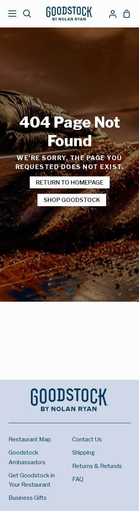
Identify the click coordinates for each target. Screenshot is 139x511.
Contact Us (87, 439)
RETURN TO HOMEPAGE (69, 182)
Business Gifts (27, 497)
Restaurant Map (29, 439)
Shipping (83, 452)
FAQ (77, 479)
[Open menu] (8, 13)
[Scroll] (69, 290)
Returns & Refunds (97, 466)
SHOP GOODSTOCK (72, 199)
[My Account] (110, 13)
